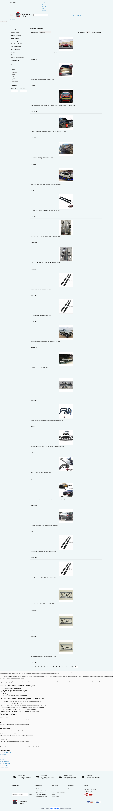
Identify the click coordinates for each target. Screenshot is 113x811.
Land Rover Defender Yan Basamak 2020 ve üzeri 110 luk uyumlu (46, 341)
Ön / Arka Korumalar (16, 46)
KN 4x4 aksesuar (3, 759)
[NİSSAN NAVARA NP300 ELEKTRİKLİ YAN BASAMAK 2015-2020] (66, 254)
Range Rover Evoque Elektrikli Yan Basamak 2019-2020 (43, 577)
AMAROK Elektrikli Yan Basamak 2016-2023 (41, 289)
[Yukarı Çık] (1, 21)
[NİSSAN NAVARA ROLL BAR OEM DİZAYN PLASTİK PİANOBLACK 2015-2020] (66, 122)
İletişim (43, 8)
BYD (14, 78)
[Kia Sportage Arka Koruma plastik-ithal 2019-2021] (66, 70)
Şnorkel (13, 55)
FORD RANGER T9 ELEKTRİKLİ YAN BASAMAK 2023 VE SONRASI (46, 236)
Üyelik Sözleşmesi (40, 792)
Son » (67, 666)
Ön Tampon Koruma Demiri (17, 57)
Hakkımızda (44, 10)
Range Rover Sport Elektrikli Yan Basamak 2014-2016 (43, 630)
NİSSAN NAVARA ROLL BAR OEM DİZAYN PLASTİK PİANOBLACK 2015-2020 (48, 131)
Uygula (13, 93)
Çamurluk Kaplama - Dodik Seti (18, 41)
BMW (14, 76)
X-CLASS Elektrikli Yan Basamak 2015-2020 (41, 315)
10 (62, 666)
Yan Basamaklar (15, 60)
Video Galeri (44, 2)
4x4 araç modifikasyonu (4, 761)
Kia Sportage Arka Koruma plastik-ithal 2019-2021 (42, 79)
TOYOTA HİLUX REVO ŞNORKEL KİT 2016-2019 (42, 158)
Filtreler (13, 65)
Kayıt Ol (80, 15)
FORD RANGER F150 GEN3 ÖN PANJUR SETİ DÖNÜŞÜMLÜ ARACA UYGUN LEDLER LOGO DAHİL (53, 105)
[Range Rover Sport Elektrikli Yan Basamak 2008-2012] (66, 595)
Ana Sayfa (15, 25)
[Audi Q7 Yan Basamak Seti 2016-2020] (66, 359)
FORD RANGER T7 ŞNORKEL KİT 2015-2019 (41, 472)
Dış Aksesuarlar (15, 32)
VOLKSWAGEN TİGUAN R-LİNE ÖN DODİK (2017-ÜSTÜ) (44, 53)
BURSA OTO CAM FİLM (41, 796)
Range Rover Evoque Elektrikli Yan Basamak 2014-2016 (43, 656)
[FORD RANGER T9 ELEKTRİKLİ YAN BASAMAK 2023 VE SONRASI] (66, 227)
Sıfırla (19, 93)
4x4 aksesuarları (3, 754)
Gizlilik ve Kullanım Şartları (58, 792)
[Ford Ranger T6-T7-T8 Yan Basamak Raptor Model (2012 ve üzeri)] (66, 175)
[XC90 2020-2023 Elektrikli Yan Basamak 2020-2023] (66, 385)
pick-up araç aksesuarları (5, 763)
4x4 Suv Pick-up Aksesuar (28, 25)
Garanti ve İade (55, 796)
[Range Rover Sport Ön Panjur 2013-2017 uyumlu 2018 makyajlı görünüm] (66, 437)
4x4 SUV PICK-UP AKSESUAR (6, 752)
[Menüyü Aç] (11, 15)
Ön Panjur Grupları (15, 49)
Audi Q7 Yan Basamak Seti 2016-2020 (39, 367)
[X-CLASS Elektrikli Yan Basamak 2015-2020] (66, 306)
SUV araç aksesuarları (4, 767)
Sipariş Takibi (39, 788)
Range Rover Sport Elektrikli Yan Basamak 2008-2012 (43, 604)
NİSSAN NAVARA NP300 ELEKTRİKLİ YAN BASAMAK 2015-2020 (45, 263)
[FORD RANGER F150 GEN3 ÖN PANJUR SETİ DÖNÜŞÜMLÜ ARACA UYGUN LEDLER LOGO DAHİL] (66, 96)
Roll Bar (13, 52)
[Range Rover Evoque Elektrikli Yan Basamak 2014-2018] (66, 542)
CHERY (14, 80)
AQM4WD (15, 72)
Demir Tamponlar (15, 38)
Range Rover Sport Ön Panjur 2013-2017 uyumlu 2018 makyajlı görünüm (47, 446)
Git (80, 666)
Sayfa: (72, 666)
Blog (42, 4)
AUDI (14, 74)
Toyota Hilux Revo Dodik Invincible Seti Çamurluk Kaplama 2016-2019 (47, 420)
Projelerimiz (44, 0)
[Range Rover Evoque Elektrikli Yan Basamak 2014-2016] (66, 647)
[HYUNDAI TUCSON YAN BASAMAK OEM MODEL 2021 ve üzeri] (66, 201)
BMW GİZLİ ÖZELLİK (41, 794)
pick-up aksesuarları (4, 757)
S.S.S (43, 12)
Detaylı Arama (71, 790)
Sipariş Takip (44, 6)
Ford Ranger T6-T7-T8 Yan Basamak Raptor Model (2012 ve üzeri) (46, 184)
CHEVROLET (15, 81)
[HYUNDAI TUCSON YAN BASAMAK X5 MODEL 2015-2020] (66, 516)
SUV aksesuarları (3, 756)
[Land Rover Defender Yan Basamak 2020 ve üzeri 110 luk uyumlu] (66, 332)
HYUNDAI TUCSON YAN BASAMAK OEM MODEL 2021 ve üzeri (45, 210)
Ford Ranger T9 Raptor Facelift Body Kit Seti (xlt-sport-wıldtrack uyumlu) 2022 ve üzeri (51, 499)
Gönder (30, 794)
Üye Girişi (70, 788)
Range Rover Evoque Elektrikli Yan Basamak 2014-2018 (43, 551)
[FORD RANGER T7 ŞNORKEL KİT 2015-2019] (66, 464)
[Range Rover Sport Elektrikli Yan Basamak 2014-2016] (66, 621)
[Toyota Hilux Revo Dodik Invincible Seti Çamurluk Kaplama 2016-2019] (66, 411)
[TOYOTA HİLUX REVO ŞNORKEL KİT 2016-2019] (66, 149)
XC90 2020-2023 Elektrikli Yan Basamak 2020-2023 (43, 394)
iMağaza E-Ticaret (54, 808)
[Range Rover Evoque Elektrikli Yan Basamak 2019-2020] (66, 569)
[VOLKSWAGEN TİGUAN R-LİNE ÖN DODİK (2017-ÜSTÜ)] (66, 44)
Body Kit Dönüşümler (16, 35)
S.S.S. (53, 794)
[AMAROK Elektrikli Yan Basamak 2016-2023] (66, 280)
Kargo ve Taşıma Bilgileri (42, 790)
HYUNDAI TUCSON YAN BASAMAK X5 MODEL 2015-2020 (44, 525)
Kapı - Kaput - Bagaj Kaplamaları (18, 43)
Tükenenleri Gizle (97, 32)
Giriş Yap (76, 15)
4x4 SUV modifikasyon (4, 765)
